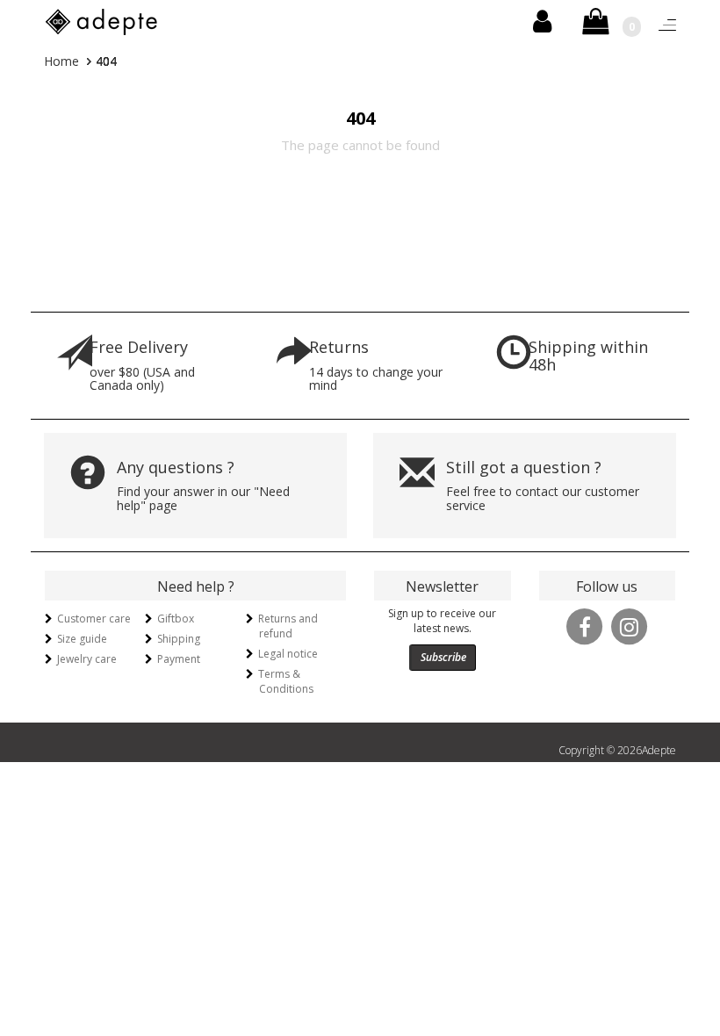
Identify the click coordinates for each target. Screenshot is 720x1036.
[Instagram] (629, 625)
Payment (178, 658)
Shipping (178, 638)
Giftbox (175, 618)
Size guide (82, 638)
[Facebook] (585, 625)
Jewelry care (87, 658)
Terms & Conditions (285, 681)
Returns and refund (288, 626)
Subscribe (443, 657)
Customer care (94, 618)
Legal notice (288, 653)
